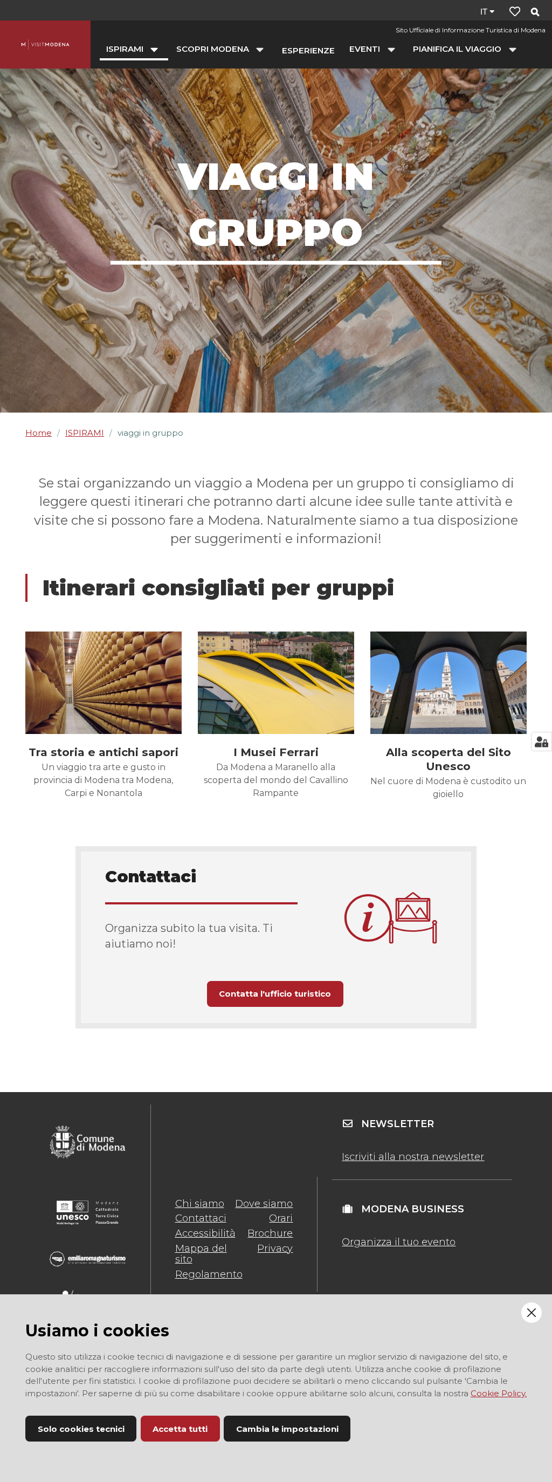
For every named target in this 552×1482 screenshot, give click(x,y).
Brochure (270, 1233)
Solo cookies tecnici (81, 1429)
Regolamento (209, 1274)
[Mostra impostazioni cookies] (541, 741)
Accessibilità (205, 1233)
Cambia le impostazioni (287, 1429)
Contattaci (200, 1218)
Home (38, 433)
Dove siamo (264, 1204)
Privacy (275, 1248)
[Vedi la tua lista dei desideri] (514, 11)
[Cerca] (535, 12)
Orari (281, 1218)
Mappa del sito (201, 1254)
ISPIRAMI (84, 433)
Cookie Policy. (499, 1393)
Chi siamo (199, 1204)
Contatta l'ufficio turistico (275, 994)
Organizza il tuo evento (399, 1242)
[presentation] (103, 683)
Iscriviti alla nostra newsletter (413, 1157)
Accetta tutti (180, 1429)
